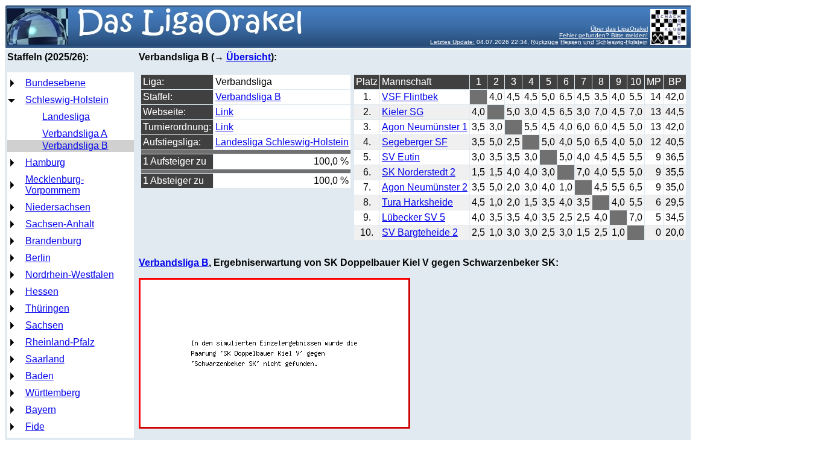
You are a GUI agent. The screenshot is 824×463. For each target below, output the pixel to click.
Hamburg (45, 162)
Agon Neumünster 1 (424, 127)
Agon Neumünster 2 (424, 187)
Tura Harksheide (417, 202)
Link (224, 112)
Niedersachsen (57, 207)
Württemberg (52, 393)
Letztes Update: (452, 42)
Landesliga (66, 117)
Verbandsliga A (74, 133)
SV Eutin (401, 157)
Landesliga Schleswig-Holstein (282, 142)
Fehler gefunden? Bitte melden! (603, 35)
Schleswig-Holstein (67, 100)
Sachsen (44, 325)
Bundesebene (55, 83)
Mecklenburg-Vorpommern (54, 184)
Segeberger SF (415, 142)
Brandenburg (53, 241)
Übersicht (248, 57)
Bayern (40, 410)
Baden (39, 376)
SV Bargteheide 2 (420, 232)
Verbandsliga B (75, 145)
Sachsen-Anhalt (59, 224)
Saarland (45, 359)
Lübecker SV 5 (413, 217)
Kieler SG (402, 112)
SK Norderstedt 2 (418, 172)
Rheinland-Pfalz (60, 342)
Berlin (38, 258)
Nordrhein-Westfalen (69, 274)
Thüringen (47, 308)
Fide (35, 426)
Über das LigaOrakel (619, 28)
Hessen (42, 291)
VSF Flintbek (410, 97)
